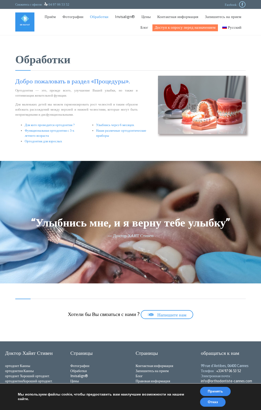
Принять (215, 391)
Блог (139, 376)
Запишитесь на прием (152, 371)
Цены (74, 381)
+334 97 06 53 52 (228, 371)
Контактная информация (154, 366)
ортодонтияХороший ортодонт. (29, 381)
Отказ (213, 402)
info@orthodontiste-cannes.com (226, 381)
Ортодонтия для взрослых (43, 141)
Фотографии (79, 366)
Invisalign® (79, 376)
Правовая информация (153, 381)
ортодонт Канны (17, 366)
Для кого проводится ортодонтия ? (50, 125)
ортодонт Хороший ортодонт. (27, 376)
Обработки (78, 371)
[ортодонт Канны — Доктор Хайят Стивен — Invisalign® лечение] (24, 22)
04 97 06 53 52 (58, 4)
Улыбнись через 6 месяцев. (115, 125)
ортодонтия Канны (19, 371)
